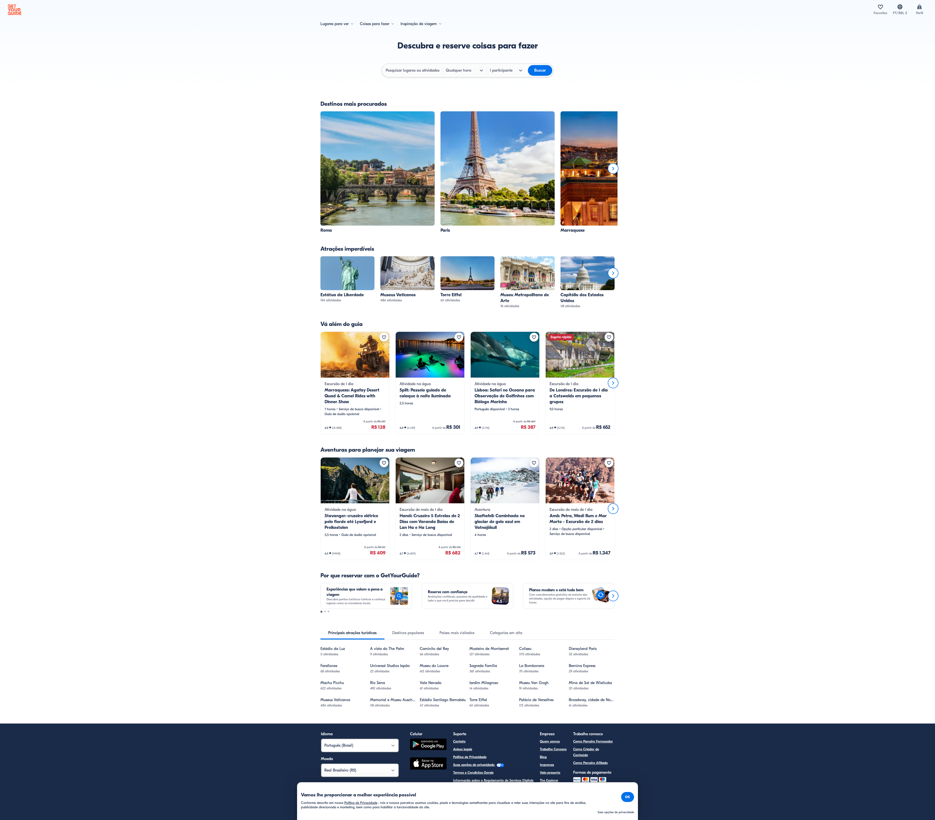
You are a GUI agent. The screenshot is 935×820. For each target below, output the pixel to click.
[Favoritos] (880, 7)
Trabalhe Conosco (553, 749)
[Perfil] (919, 7)
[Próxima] (613, 168)
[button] (377, 172)
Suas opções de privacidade (474, 765)
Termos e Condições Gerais (473, 773)
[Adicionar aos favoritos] (384, 337)
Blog (543, 757)
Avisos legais (462, 749)
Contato (459, 741)
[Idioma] (900, 7)
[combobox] (413, 70)
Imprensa (547, 765)
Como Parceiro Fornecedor (593, 741)
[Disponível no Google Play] (428, 745)
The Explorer (549, 780)
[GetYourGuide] (14, 10)
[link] (377, 172)
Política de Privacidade (469, 757)
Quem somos (550, 741)
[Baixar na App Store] (428, 764)
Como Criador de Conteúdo (586, 752)
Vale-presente (550, 773)
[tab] (352, 632)
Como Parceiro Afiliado (590, 763)
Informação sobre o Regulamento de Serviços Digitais (493, 780)
